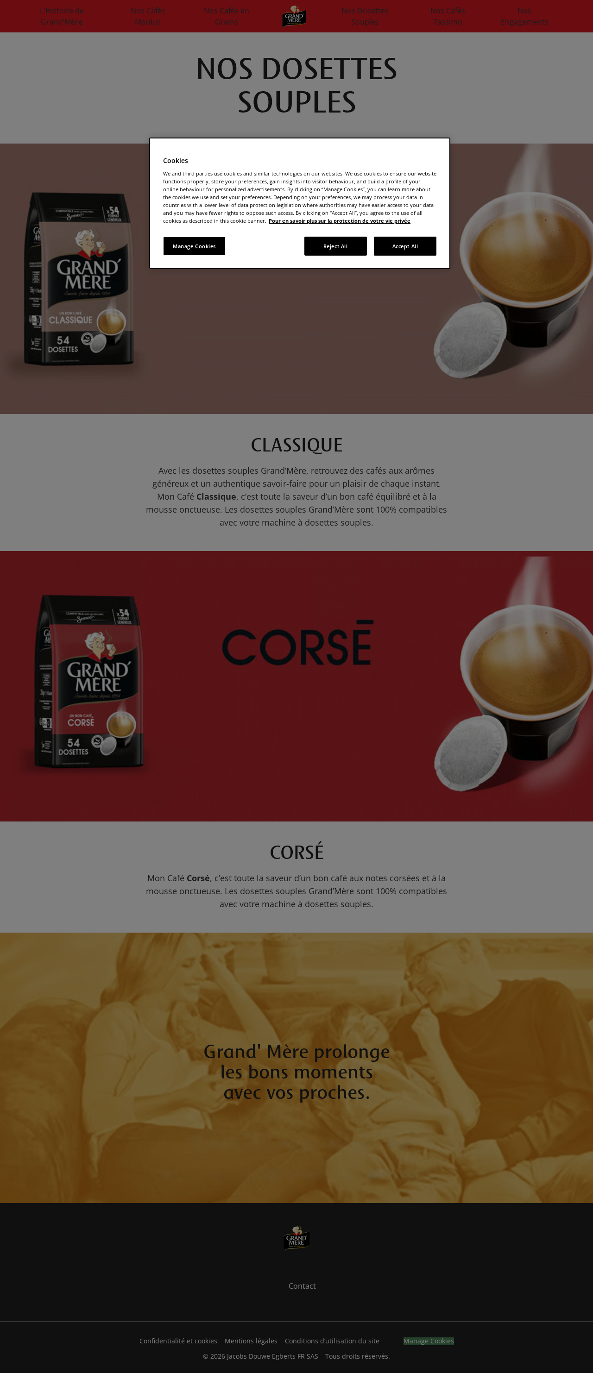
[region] (299, 204)
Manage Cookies (194, 246)
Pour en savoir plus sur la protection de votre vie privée (339, 220)
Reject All (335, 246)
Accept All (405, 246)
